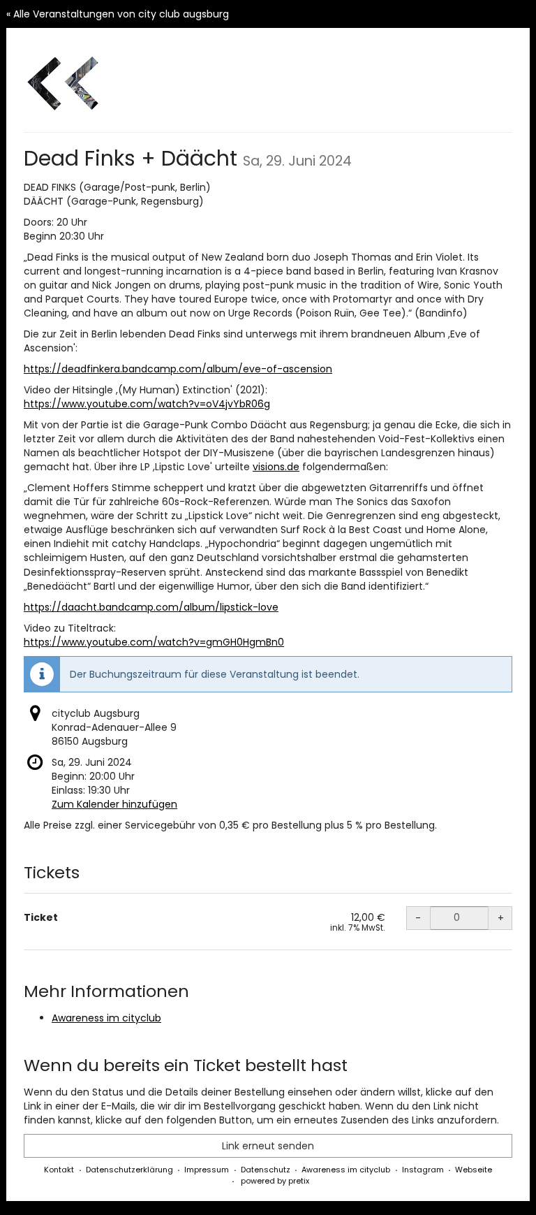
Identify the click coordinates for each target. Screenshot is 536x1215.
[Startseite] (65, 84)
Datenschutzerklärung (129, 1169)
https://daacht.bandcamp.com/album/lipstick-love (151, 607)
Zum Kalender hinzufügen (114, 804)
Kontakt (59, 1169)
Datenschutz (265, 1169)
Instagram (423, 1169)
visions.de (276, 467)
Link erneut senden (268, 1146)
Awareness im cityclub (106, 1018)
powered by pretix (275, 1180)
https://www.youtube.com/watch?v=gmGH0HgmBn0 (154, 642)
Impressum (206, 1169)
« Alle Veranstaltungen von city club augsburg (117, 14)
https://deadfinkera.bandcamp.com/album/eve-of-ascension (178, 369)
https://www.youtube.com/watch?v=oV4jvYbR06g (147, 404)
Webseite (473, 1169)
